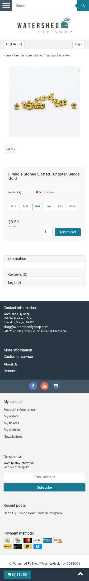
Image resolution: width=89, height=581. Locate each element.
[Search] (83, 5)
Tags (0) (14, 282)
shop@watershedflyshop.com (26, 327)
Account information (19, 409)
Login (78, 44)
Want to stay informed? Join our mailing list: (19, 465)
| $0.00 (19, 574)
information (16, 258)
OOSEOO (72, 563)
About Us (11, 364)
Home (7, 55)
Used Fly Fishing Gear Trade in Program (33, 513)
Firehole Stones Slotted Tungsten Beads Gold (42, 55)
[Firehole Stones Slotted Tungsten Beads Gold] (44, 102)
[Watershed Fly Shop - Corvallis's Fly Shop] (44, 25)
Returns (10, 371)
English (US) (14, 44)
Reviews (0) (17, 274)
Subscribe (44, 487)
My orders (11, 416)
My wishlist (12, 430)
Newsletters (13, 437)
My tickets (11, 423)
